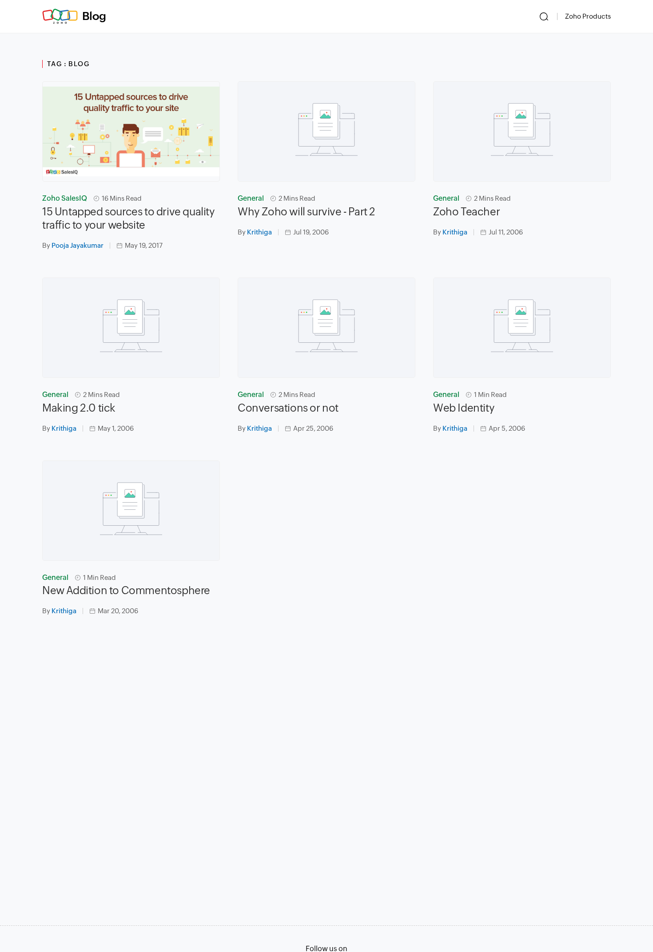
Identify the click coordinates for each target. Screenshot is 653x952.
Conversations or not (288, 408)
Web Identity (463, 408)
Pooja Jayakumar (78, 245)
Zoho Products (588, 16)
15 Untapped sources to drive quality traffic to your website (128, 218)
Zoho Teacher (466, 212)
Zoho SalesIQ (64, 198)
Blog (94, 16)
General (251, 198)
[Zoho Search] (544, 16)
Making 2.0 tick (78, 408)
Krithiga (259, 232)
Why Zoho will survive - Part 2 (306, 212)
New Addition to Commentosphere (126, 590)
